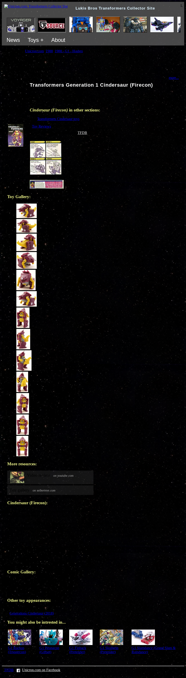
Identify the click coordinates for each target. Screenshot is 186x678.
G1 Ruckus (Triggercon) (17, 650)
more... (174, 78)
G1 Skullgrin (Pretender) (109, 650)
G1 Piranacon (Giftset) (49, 650)
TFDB (82, 133)
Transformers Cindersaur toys (58, 119)
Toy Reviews (41, 126)
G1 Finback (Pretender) (77, 650)
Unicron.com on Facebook (41, 670)
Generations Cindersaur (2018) (32, 613)
